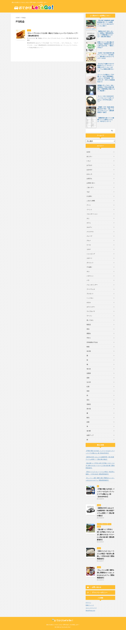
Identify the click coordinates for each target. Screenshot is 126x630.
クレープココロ (52, 38)
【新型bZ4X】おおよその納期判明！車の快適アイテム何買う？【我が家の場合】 (100, 458)
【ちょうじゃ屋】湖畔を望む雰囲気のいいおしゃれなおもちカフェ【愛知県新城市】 (100, 479)
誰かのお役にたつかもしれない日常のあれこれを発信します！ (63, 624)
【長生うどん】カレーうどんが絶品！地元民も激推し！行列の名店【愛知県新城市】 (100, 473)
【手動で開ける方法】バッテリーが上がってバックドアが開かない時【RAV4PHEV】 (100, 452)
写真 (67, 38)
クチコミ (44, 38)
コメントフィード (91, 608)
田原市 (75, 38)
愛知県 (70, 38)
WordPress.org (90, 610)
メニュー (63, 38)
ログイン (88, 602)
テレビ (58, 38)
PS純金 (40, 38)
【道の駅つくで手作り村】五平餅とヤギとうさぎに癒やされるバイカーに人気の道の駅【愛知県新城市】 (100, 465)
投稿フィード (90, 605)
